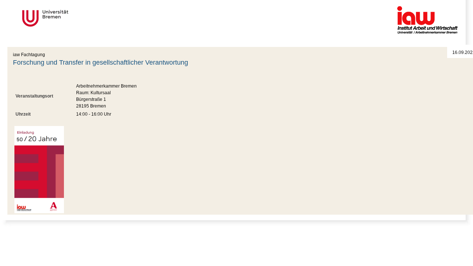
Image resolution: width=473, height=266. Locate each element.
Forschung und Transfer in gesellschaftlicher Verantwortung (100, 62)
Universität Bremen (70, 18)
